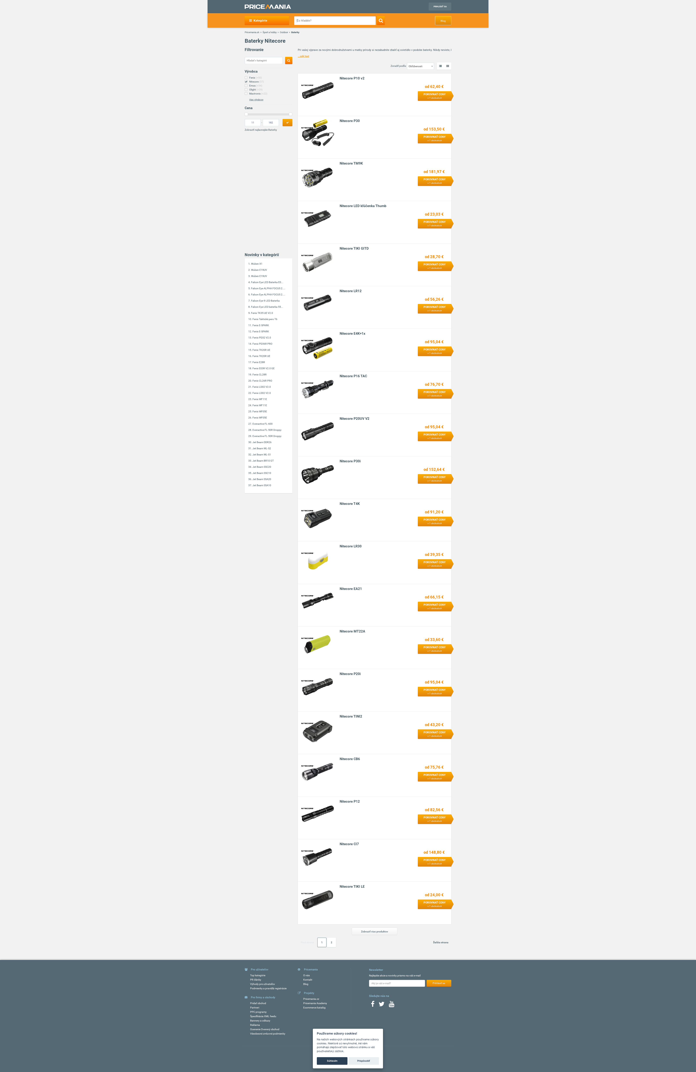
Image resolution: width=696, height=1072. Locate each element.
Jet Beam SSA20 (261, 479)
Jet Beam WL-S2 (261, 448)
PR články (255, 979)
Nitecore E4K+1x (352, 333)
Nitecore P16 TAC (353, 376)
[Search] (381, 20)
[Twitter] (381, 1005)
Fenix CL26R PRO (262, 380)
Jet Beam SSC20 (261, 466)
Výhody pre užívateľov (262, 984)
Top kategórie (257, 975)
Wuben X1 (256, 263)
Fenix (255, 77)
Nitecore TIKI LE (352, 886)
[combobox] (420, 66)
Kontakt (307, 979)
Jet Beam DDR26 (262, 442)
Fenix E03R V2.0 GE (263, 368)
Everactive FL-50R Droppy (266, 429)
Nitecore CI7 (349, 844)
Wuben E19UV (259, 269)
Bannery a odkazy (260, 1020)
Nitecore (256, 81)
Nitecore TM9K (351, 163)
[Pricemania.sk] (268, 6)
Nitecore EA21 (351, 589)
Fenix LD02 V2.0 (261, 386)
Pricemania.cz (311, 998)
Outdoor (284, 32)
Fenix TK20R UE (261, 349)
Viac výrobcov (256, 99)
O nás (306, 975)
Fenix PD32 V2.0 (261, 337)
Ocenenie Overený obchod (264, 1029)
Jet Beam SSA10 (261, 485)
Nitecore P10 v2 (352, 78)
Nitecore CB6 (350, 759)
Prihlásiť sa (440, 6)
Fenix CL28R (259, 374)
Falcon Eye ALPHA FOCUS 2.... (268, 288)
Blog (443, 20)
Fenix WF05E (259, 411)
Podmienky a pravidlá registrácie (268, 988)
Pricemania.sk (252, 32)
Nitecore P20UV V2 (354, 419)
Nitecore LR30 (351, 546)
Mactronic (258, 93)
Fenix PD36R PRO (262, 343)
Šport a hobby (270, 32)
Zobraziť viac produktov (374, 931)
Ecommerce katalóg (314, 1007)
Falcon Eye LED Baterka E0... (267, 282)
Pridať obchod (258, 1003)
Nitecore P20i (350, 674)
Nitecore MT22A (352, 631)
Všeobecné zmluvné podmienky (267, 1033)
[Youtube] (391, 1005)
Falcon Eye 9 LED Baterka (265, 300)
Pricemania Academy (315, 1003)
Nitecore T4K (350, 504)
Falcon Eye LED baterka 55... (267, 306)
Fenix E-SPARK (260, 325)
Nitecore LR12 (351, 291)
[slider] (246, 114)
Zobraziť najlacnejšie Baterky (261, 129)
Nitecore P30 (350, 121)
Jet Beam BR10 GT (263, 460)
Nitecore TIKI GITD (354, 248)
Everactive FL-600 (262, 423)
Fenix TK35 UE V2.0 (262, 313)
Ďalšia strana (440, 942)
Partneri (254, 1007)
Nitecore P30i (350, 461)
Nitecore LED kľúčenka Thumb (363, 206)
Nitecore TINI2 (351, 716)
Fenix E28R (258, 362)
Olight (256, 89)
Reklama (255, 1024)
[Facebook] (372, 1005)
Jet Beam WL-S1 (261, 454)
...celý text (303, 56)
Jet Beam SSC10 (261, 473)
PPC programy (258, 1011)
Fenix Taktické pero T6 (264, 319)
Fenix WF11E (259, 399)
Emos (255, 85)
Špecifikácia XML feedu (263, 1016)
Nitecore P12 (350, 801)
